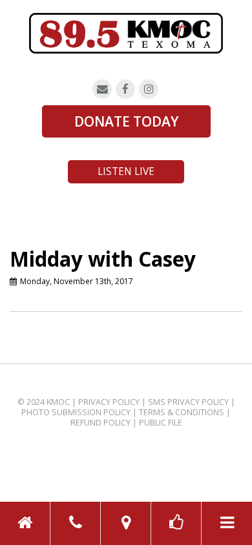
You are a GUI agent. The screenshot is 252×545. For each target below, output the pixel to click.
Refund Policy (100, 422)
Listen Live (126, 171)
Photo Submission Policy (76, 412)
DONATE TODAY (126, 121)
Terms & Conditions (181, 412)
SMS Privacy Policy (188, 401)
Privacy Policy (109, 401)
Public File (160, 422)
